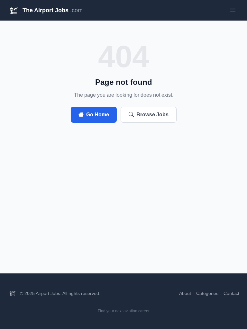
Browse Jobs (152, 114)
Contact (231, 293)
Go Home (97, 114)
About (185, 293)
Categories (207, 293)
